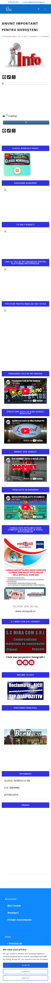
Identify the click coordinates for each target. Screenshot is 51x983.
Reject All (25, 978)
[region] (25, 964)
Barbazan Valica (10, 36)
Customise (25, 971)
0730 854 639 (13, 2)
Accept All (25, 965)
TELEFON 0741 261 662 (25, 606)
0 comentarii (44, 36)
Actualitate (33, 36)
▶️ (17, 170)
